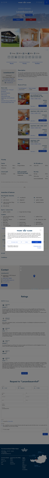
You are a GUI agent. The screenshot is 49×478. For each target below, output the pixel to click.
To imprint (39, 247)
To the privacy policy (37, 246)
